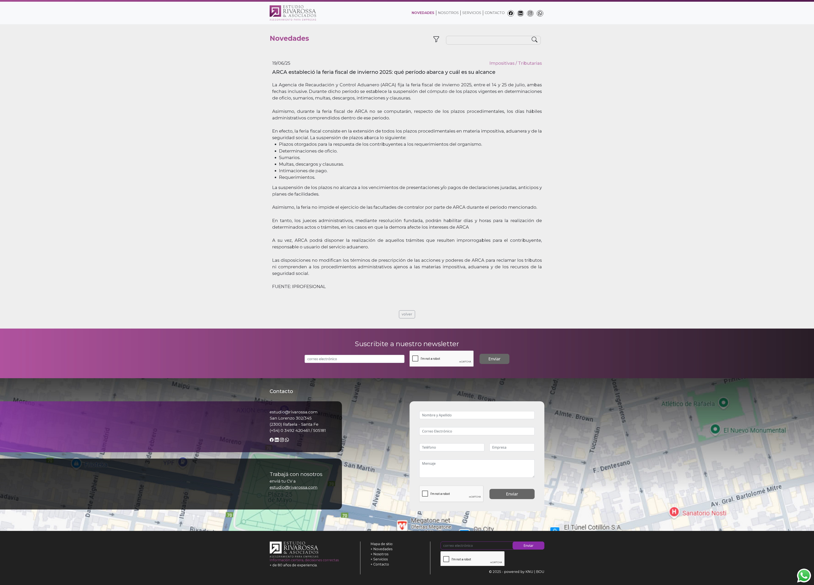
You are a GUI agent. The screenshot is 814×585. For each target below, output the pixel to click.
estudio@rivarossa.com (294, 487)
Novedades (382, 549)
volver (407, 314)
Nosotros (448, 13)
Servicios (471, 13)
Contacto (495, 13)
